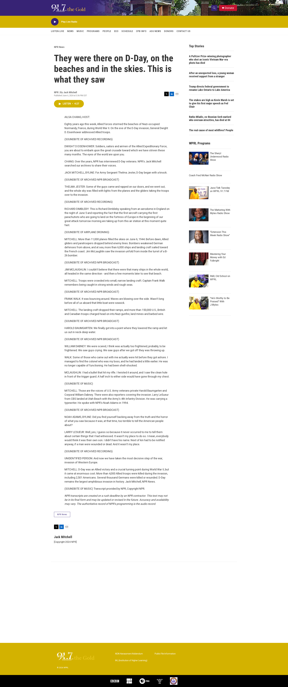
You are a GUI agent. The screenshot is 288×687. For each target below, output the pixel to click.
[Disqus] (144, 602)
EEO (116, 31)
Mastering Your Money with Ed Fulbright (218, 257)
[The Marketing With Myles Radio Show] (198, 214)
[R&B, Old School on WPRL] (198, 281)
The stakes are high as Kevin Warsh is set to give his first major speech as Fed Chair (211, 103)
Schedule (127, 31)
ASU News (155, 31)
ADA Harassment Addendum (129, 654)
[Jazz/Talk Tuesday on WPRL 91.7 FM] (198, 192)
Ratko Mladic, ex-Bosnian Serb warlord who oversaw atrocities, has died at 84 (210, 118)
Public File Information (165, 654)
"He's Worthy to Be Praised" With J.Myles (220, 301)
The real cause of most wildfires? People (211, 130)
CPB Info (141, 31)
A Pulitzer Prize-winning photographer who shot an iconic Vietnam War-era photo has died (210, 59)
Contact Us (183, 31)
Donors (169, 31)
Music (80, 31)
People (107, 31)
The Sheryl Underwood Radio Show (219, 156)
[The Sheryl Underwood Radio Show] (198, 158)
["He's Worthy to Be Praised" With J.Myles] (198, 303)
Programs (93, 31)
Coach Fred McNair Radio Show (205, 175)
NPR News (59, 46)
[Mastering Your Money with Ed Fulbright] (198, 258)
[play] (54, 22)
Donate (229, 7)
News (70, 31)
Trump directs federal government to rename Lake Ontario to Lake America (209, 88)
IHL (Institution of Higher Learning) (131, 660)
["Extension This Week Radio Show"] (198, 236)
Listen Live (57, 31)
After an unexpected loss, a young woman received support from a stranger (211, 74)
